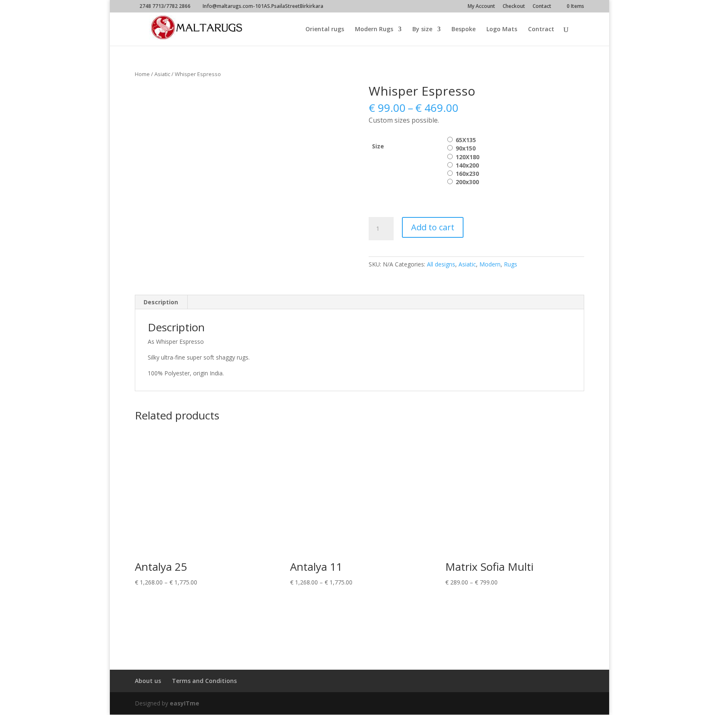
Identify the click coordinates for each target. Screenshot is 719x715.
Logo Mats (501, 29)
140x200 (467, 165)
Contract (541, 29)
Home (142, 74)
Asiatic (162, 74)
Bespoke (463, 29)
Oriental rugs (324, 29)
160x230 (467, 174)
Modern (490, 264)
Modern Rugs (374, 29)
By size (422, 29)
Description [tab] (161, 302)
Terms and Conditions (204, 681)
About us (148, 681)
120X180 (467, 157)
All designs (441, 264)
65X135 (466, 140)
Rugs (510, 264)
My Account (481, 7)
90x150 (466, 148)
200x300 (467, 182)
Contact (542, 7)
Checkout (514, 7)
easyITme (184, 703)
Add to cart (432, 227)
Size (378, 146)
